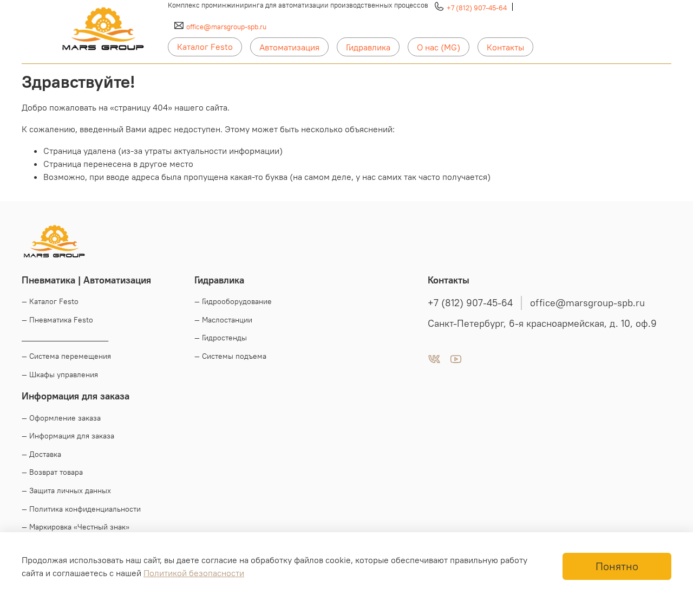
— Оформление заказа (61, 418)
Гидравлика (368, 47)
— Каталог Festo (50, 301)
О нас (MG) (438, 47)
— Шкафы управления (60, 374)
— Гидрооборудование (233, 301)
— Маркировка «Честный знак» (75, 527)
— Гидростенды (220, 338)
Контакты (505, 47)
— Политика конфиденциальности (81, 509)
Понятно (617, 566)
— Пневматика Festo (57, 320)
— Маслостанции (223, 320)
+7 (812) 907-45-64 (477, 7)
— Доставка (41, 454)
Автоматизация (289, 47)
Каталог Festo (205, 46)
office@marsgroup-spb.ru (226, 26)
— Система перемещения (66, 356)
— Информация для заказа (68, 436)
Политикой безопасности (193, 572)
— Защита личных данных (66, 490)
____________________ (65, 338)
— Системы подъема (230, 356)
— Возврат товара (52, 472)
